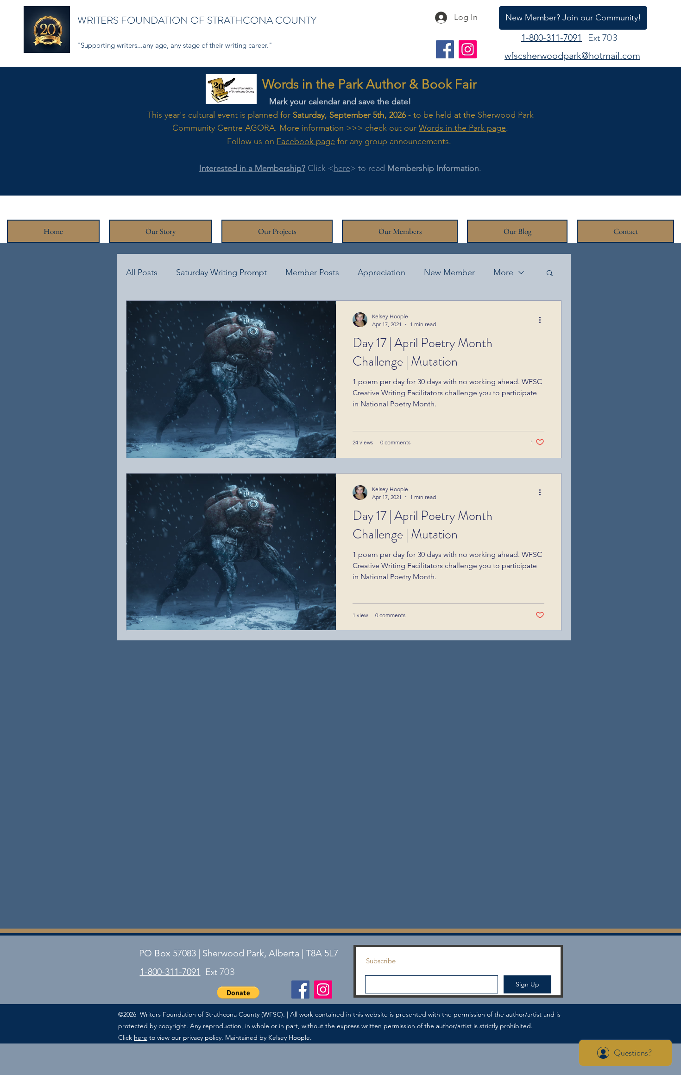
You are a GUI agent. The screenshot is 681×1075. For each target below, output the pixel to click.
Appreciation (381, 272)
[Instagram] (468, 49)
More (503, 272)
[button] (549, 273)
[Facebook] (445, 49)
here (342, 168)
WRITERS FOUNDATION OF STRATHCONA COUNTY (196, 20)
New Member (449, 272)
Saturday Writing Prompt (221, 272)
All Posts (142, 272)
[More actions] (543, 319)
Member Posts (312, 272)
